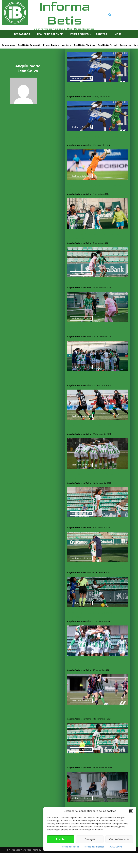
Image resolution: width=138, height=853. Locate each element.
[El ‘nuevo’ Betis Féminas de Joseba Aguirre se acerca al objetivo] (97, 640)
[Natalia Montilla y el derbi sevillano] (97, 547)
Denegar (90, 839)
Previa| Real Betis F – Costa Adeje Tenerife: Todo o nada (93, 90)
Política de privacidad (94, 846)
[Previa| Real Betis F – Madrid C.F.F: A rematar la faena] (97, 356)
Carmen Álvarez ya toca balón (91, 523)
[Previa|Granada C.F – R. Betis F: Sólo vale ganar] (97, 453)
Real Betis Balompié (81, 78)
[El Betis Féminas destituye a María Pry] (97, 787)
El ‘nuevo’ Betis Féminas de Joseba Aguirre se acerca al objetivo (93, 663)
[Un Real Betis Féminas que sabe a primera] (97, 405)
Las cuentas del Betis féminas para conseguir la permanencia (94, 138)
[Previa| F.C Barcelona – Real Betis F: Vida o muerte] (97, 213)
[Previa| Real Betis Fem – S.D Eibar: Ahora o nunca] (97, 738)
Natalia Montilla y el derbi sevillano (95, 568)
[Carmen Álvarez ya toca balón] (97, 502)
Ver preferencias (119, 839)
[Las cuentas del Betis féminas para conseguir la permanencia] (97, 116)
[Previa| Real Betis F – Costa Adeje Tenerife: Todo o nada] (97, 67)
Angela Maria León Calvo (79, 97)
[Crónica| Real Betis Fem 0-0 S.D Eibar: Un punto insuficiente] (97, 689)
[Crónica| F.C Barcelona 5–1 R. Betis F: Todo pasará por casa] (97, 164)
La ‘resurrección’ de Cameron (90, 283)
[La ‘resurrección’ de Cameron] (97, 262)
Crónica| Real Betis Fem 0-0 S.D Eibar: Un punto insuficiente (96, 712)
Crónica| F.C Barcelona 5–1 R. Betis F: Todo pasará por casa (95, 187)
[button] (131, 811)
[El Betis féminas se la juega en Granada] (97, 592)
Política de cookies (70, 846)
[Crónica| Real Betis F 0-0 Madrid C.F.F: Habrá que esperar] (97, 307)
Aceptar (61, 839)
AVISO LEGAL (116, 846)
